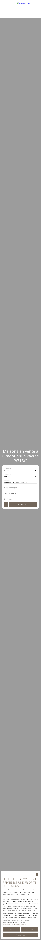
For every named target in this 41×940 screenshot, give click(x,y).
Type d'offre (7, 468)
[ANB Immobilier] (28, 9)
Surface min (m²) (10, 493)
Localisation (7, 480)
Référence (8, 499)
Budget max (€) (10, 488)
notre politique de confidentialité (14, 925)
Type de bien (7, 474)
